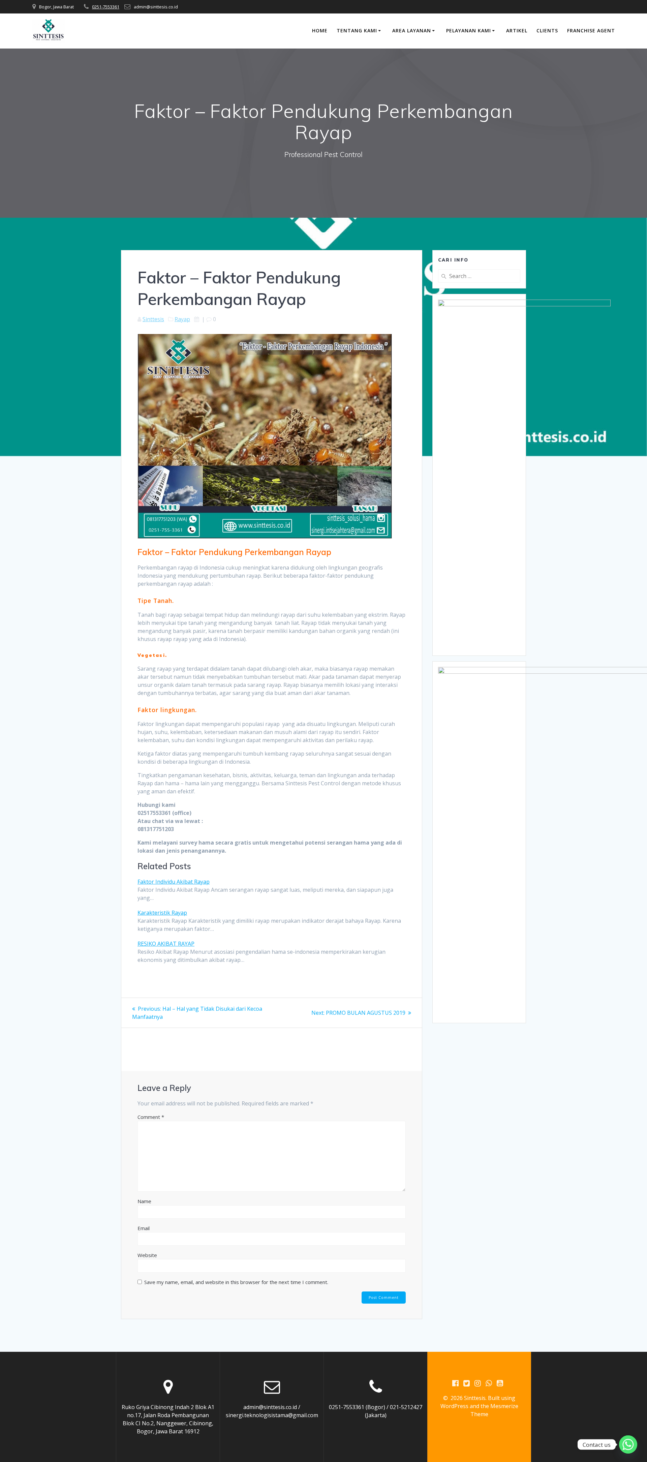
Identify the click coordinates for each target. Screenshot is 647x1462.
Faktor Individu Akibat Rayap (173, 881)
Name (144, 1201)
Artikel (516, 30)
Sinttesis (153, 319)
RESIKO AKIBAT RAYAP (165, 943)
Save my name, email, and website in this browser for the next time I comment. (236, 1282)
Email (143, 1228)
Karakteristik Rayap (162, 912)
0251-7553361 (105, 7)
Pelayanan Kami (468, 30)
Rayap (182, 319)
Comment (150, 1117)
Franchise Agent (591, 30)
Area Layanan (411, 30)
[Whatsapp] (628, 1444)
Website (147, 1255)
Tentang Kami (357, 30)
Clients (547, 30)
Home (320, 30)
